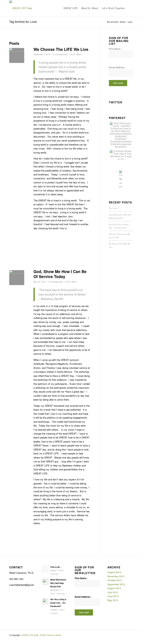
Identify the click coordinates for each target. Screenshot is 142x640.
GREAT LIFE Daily (30, 635)
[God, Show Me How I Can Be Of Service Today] (16, 277)
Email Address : (117, 67)
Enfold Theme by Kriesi (50, 635)
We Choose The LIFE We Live (60, 49)
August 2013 (114, 588)
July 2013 (112, 592)
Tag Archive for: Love (23, 21)
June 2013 (113, 596)
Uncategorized (61, 54)
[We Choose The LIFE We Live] (16, 55)
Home (122, 21)
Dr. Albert (77, 54)
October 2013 (114, 580)
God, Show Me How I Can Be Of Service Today (60, 274)
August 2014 (114, 572)
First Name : (115, 48)
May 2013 (112, 600)
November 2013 (115, 576)
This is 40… (114, 208)
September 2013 (116, 584)
